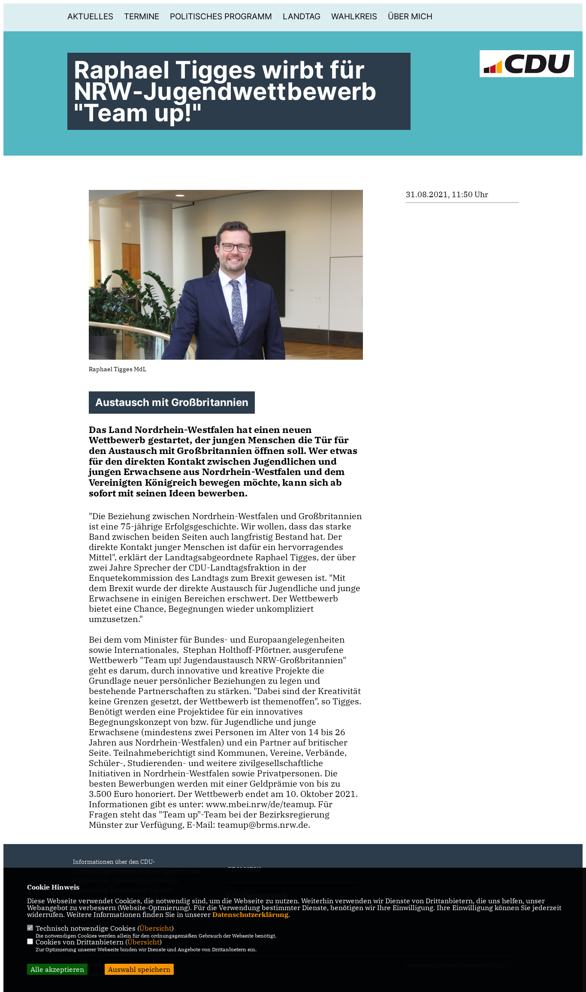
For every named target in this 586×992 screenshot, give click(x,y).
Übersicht (155, 928)
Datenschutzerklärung (250, 914)
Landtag (301, 16)
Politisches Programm (221, 16)
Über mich (410, 16)
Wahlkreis (354, 16)
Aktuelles (90, 16)
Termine (141, 16)
